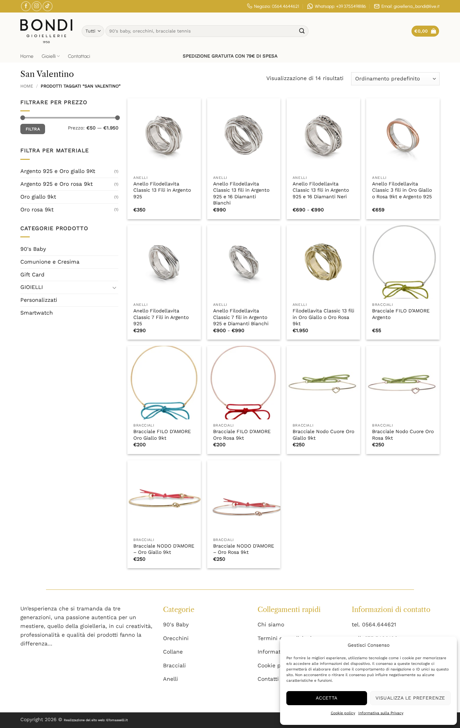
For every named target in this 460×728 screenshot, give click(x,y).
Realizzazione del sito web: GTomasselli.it (96, 720)
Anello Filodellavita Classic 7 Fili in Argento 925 (161, 317)
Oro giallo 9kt (38, 197)
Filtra (33, 129)
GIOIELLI (31, 287)
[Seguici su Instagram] (37, 6)
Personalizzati (38, 300)
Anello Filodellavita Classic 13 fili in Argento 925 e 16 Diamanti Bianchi (241, 193)
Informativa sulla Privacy (380, 713)
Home (26, 56)
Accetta (327, 698)
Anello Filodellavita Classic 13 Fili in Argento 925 (162, 190)
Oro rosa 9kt (37, 209)
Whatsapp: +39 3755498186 (340, 6)
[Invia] (302, 31)
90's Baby (33, 249)
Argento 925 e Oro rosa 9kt (56, 184)
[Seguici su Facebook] (26, 6)
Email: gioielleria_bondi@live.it (410, 6)
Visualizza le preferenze (410, 698)
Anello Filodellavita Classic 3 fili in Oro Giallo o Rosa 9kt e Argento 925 (402, 190)
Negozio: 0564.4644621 (276, 6)
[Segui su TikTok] (48, 6)
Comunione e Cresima (49, 262)
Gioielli (49, 56)
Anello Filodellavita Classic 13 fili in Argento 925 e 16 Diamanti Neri (321, 190)
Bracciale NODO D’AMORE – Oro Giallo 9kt (163, 549)
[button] (425, 31)
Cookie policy (343, 713)
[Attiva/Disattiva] (114, 287)
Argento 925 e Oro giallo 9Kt (57, 171)
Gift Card (32, 274)
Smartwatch (36, 313)
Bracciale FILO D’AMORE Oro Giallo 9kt (162, 434)
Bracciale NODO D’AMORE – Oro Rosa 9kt (243, 549)
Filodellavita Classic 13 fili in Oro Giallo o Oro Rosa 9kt (323, 317)
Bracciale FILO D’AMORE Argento (401, 314)
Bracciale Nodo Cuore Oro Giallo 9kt (323, 434)
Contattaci (79, 56)
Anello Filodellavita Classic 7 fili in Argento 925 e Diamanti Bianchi (240, 317)
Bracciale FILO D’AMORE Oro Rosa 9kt (242, 434)
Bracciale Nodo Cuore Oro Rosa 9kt (403, 434)
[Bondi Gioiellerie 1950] (46, 31)
